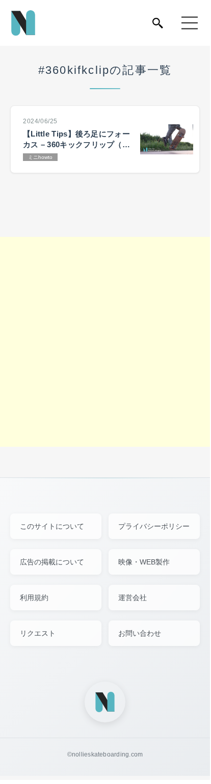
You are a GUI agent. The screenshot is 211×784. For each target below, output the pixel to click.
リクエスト (38, 633)
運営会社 (132, 597)
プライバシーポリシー (154, 526)
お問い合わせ (139, 633)
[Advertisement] (105, 342)
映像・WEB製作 (144, 562)
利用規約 (34, 597)
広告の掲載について (52, 562)
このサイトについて (52, 526)
